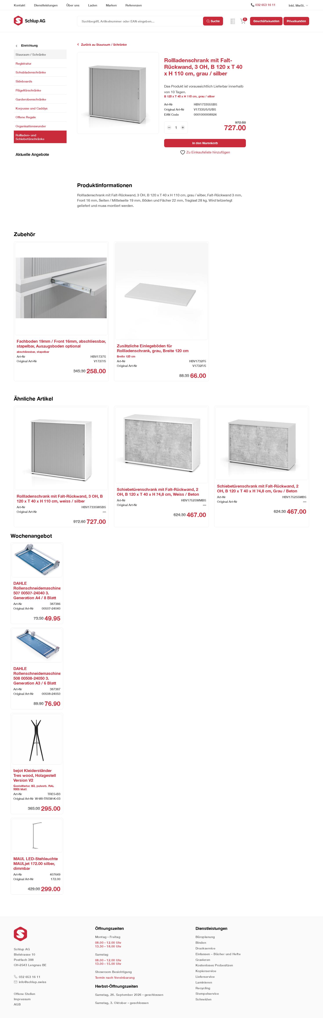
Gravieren (203, 960)
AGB (17, 1004)
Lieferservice (205, 976)
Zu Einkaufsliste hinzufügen (207, 152)
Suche (215, 21)
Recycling (203, 988)
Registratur (23, 63)
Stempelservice (207, 993)
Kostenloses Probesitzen (214, 965)
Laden (92, 5)
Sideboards (24, 81)
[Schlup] (45, 20)
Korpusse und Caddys (31, 108)
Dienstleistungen (46, 5)
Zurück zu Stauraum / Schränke (104, 44)
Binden (201, 942)
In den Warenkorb (205, 143)
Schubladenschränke (31, 72)
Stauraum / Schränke (31, 54)
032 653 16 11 (265, 5)
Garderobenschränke (31, 99)
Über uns (72, 5)
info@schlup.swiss (32, 982)
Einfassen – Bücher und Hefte (218, 954)
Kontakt (19, 5)
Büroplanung (205, 937)
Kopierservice (206, 971)
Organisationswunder (31, 126)
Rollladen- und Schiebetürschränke (30, 137)
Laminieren (204, 982)
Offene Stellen (24, 994)
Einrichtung (29, 45)
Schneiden (204, 999)
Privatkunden (296, 21)
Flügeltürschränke (28, 90)
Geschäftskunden (266, 21)
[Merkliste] (232, 21)
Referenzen (133, 5)
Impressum (22, 999)
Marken (111, 5)
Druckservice (206, 948)
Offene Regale (26, 117)
